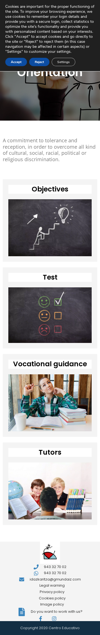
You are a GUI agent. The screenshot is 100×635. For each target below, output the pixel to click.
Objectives (50, 189)
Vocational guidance (50, 364)
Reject (39, 62)
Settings (63, 62)
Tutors (50, 452)
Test (50, 277)
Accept (16, 62)
